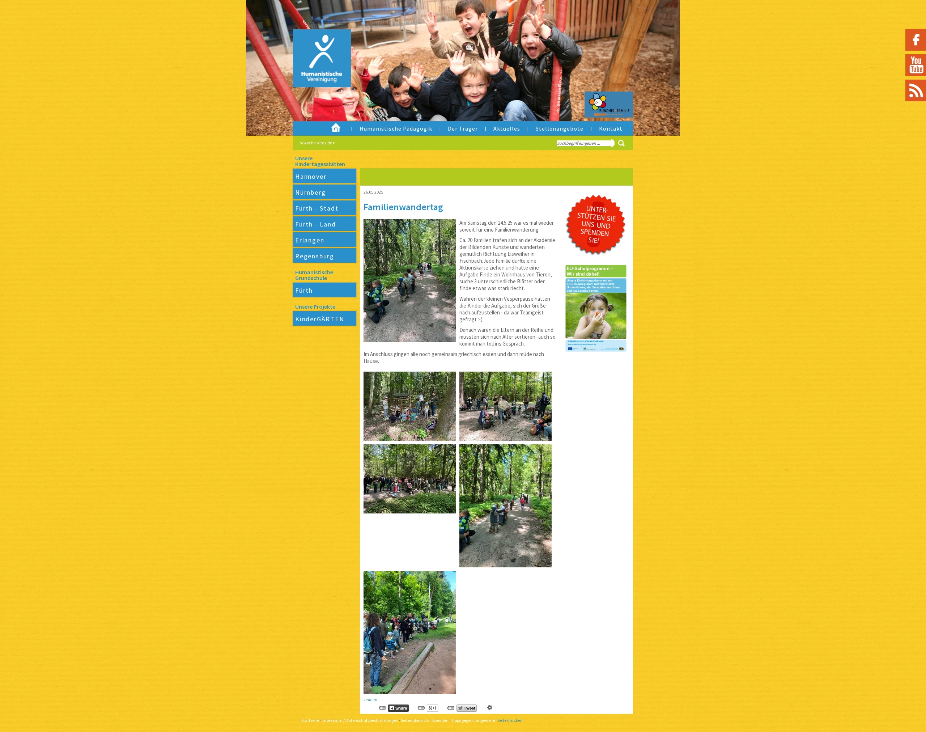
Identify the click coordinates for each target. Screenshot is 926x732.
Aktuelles (506, 128)
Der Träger (463, 128)
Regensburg (314, 256)
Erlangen (309, 240)
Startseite (310, 720)
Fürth (304, 290)
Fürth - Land (315, 224)
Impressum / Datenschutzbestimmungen (360, 720)
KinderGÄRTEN (319, 319)
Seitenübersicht (415, 720)
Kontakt (611, 128)
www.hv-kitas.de (316, 142)
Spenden (440, 720)
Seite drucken (510, 720)
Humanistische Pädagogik (396, 128)
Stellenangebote (559, 128)
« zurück (370, 700)
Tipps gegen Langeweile (473, 720)
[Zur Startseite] (316, 74)
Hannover (310, 176)
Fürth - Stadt (316, 208)
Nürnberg (310, 192)
